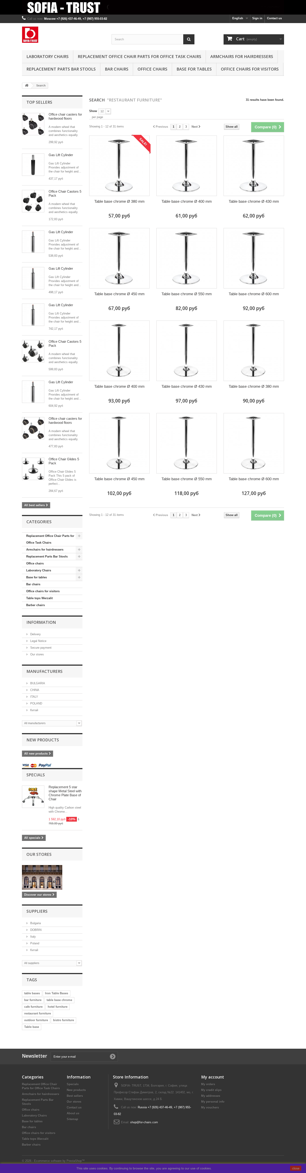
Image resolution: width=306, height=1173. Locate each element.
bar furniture (32, 1000)
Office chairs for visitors (250, 69)
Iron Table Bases (56, 993)
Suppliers (36, 911)
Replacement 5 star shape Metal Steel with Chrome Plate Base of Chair (65, 793)
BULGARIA (37, 683)
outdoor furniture (36, 1020)
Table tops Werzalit (39, 598)
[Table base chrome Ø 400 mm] (187, 166)
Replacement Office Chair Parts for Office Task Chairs (139, 56)
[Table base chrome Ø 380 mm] (119, 166)
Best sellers (75, 1096)
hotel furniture (57, 1006)
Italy (32, 936)
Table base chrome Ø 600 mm (254, 294)
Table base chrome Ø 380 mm (119, 201)
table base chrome (59, 1000)
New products (42, 740)
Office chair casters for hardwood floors (65, 116)
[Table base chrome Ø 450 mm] (119, 258)
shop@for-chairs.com (144, 1122)
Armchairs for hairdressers (241, 56)
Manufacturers (44, 671)
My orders (208, 1084)
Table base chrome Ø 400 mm (187, 201)
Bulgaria (35, 923)
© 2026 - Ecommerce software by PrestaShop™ (53, 1160)
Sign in (257, 18)
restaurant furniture (37, 1013)
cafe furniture (33, 1006)
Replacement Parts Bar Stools (61, 69)
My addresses (210, 1096)
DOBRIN (35, 930)
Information (41, 622)
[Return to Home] (26, 85)
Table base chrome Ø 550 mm (187, 294)
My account (212, 1077)
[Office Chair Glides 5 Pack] (33, 469)
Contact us (274, 18)
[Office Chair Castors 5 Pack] (33, 351)
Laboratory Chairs (47, 56)
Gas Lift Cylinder (61, 155)
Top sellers (39, 102)
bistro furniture (63, 1020)
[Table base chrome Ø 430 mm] (254, 166)
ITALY (33, 696)
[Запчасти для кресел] (63, 34)
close (296, 1168)
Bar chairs (116, 69)
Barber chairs (35, 605)
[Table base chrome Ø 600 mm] (254, 258)
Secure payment (40, 647)
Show (93, 111)
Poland (34, 943)
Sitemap (72, 1119)
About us (73, 1113)
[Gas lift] (33, 164)
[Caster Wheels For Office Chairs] (33, 201)
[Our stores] (52, 877)
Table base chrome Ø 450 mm (119, 294)
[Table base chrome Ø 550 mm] (187, 258)
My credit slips (211, 1090)
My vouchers (210, 1107)
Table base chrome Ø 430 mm (254, 201)
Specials (35, 774)
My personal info (212, 1101)
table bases (32, 993)
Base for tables (194, 69)
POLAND (35, 703)
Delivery (35, 634)
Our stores (36, 654)
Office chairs (152, 69)
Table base (31, 1027)
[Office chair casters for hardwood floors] (33, 124)
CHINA (34, 690)
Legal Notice (37, 641)
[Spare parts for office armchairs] (153, 7)
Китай (33, 710)
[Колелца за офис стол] (33, 241)
